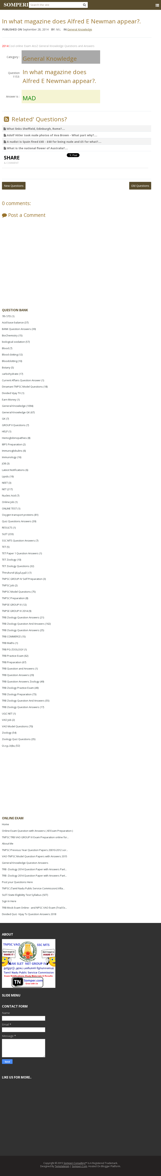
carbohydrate (10, 374)
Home (5, 824)
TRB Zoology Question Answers (20, 617)
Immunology (9, 457)
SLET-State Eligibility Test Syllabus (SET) (25, 895)
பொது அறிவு (8, 745)
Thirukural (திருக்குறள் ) (15, 572)
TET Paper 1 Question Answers (20, 553)
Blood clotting (10, 354)
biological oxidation (13, 341)
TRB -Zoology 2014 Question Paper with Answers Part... (34, 869)
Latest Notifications (13, 470)
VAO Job (6, 720)
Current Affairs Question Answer (21, 380)
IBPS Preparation (12, 444)
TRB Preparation (11, 662)
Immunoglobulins (12, 450)
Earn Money (9, 399)
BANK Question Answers (16, 329)
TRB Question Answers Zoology (20, 681)
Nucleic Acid (9, 495)
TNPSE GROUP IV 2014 (15, 611)
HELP (5, 431)
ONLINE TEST (9, 508)
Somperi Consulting (74, 1163)
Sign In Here (9, 901)
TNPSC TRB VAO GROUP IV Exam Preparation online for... (35, 837)
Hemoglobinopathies (14, 438)
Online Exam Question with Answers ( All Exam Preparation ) (37, 831)
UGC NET (7, 713)
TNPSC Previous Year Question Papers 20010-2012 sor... (35, 850)
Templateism (62, 1166)
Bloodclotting (9, 361)
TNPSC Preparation (13, 598)
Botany (6, 367)
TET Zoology (9, 559)
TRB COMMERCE (11, 636)
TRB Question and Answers (18, 668)
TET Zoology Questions (15, 566)
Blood (5, 348)
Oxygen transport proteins (18, 515)
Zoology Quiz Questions (16, 739)
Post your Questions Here (17, 882)
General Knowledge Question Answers (25, 863)
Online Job (8, 502)
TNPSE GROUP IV (12, 604)
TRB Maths (8, 643)
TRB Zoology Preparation (17, 694)
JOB (4, 463)
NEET (5, 482)
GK (3, 418)
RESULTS (7, 527)
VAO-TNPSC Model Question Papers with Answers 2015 (34, 856)
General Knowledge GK (16, 412)
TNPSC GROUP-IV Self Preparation (22, 579)
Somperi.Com (79, 1166)
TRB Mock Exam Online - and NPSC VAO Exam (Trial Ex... (34, 907)
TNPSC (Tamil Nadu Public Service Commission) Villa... (33, 888)
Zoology (7, 732)
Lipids (5, 476)
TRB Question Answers (15, 675)
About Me (7, 843)
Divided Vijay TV (11, 393)
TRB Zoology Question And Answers (23, 623)
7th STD (6, 316)
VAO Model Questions (15, 726)
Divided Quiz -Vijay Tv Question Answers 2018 (29, 914)
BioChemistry (10, 335)
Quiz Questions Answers (16, 521)
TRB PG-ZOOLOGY (12, 649)
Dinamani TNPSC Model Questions (22, 386)
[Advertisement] (31, 782)
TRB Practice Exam (13, 656)
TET (4, 547)
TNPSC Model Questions (16, 591)
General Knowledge (14, 406)
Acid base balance (13, 322)
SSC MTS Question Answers (18, 540)
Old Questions (140, 186)
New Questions (14, 186)
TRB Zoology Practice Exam (18, 688)
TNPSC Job (8, 585)
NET (4, 489)
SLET (4, 534)
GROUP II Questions (14, 425)
